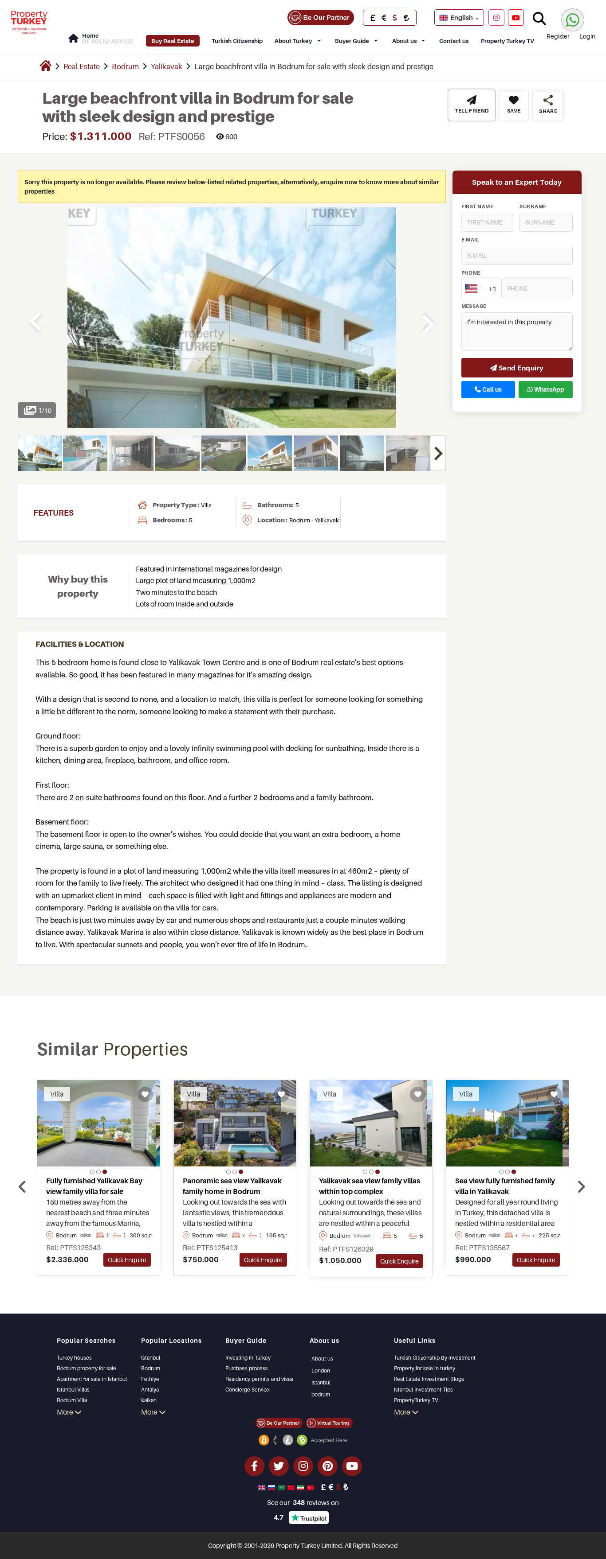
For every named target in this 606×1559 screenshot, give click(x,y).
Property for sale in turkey (424, 1368)
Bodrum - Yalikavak (314, 520)
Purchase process (246, 1368)
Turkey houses (74, 1357)
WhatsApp (548, 389)
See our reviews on (303, 1502)
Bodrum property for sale (86, 1368)
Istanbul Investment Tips (423, 1389)
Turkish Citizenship (237, 40)
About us (404, 40)
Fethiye (150, 1379)
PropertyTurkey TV (416, 1400)
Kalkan (149, 1400)
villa (206, 505)
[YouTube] (516, 17)
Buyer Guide (352, 40)
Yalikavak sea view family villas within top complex (369, 1186)
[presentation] (22, 1187)
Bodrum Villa (72, 1400)
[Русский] (272, 1487)
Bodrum (125, 66)
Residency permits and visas (259, 1379)
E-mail (470, 240)
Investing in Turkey (248, 1357)
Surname (532, 207)
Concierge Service (247, 1389)
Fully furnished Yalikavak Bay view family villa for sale (94, 1186)
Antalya (150, 1389)
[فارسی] (302, 1487)
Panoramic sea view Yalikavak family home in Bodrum (232, 1186)
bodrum (320, 1394)
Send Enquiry (520, 368)
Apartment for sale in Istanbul (92, 1379)
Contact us (453, 40)
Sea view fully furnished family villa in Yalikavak (505, 1186)
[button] (92, 1172)
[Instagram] (496, 17)
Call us (491, 389)
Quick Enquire (127, 1260)
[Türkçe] (311, 1487)
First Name (477, 207)
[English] (263, 1487)
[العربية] (282, 1487)
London (320, 1370)
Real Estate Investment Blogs (429, 1379)
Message (474, 306)
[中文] (292, 1487)
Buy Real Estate (172, 40)
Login (587, 36)
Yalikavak (166, 66)
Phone (470, 273)
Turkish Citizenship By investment (435, 1357)
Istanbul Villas (73, 1389)
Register (558, 36)
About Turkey (293, 40)
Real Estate (81, 66)
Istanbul (150, 1357)
